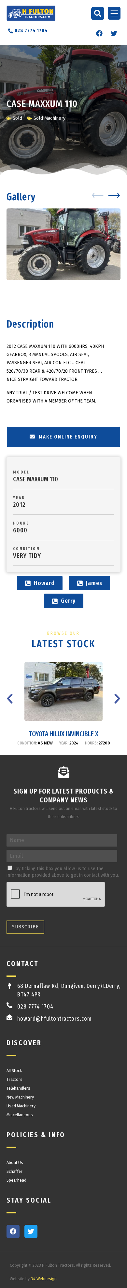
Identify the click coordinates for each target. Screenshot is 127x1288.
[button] (97, 13)
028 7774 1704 (35, 1006)
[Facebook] (99, 33)
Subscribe (25, 927)
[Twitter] (113, 33)
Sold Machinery (49, 118)
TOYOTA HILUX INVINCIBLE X (63, 734)
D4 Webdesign (44, 1278)
